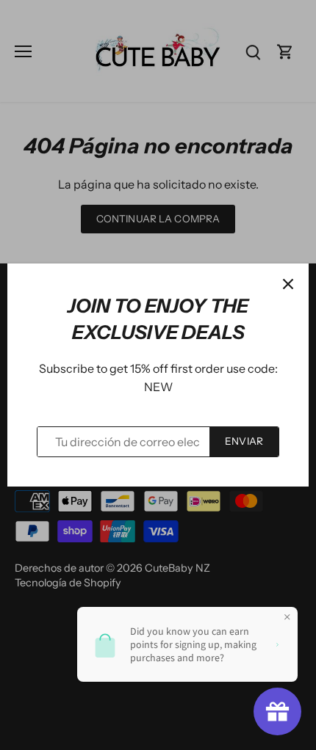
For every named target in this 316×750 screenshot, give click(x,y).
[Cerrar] (288, 284)
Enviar (244, 441)
